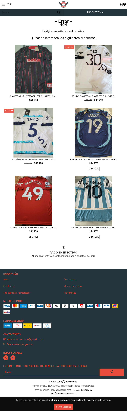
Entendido (63, 407)
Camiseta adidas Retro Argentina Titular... (93, 227)
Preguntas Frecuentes (16, 292)
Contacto (8, 286)
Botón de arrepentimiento (63, 393)
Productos (70, 279)
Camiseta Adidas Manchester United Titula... (33, 227)
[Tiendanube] (63, 383)
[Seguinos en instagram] (5, 357)
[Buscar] (58, 12)
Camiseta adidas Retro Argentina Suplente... (93, 159)
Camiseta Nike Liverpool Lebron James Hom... (33, 96)
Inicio (6, 279)
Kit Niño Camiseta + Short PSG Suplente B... (94, 96)
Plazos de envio (73, 286)
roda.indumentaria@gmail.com (25, 339)
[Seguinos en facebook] (12, 357)
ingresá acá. (86, 390)
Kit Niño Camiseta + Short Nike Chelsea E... (33, 159)
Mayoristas (70, 292)
